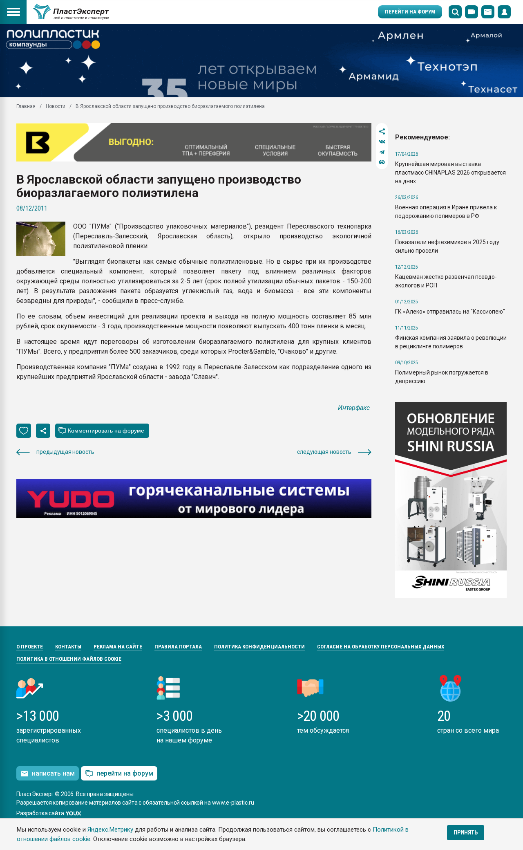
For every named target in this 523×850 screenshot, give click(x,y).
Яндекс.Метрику (110, 829)
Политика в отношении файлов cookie (68, 659)
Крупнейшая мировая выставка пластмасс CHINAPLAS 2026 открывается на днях (450, 172)
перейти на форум (124, 773)
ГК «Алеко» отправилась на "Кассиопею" (450, 311)
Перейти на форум (410, 12)
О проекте (29, 647)
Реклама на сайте (118, 647)
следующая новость (324, 452)
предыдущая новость (65, 452)
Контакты (68, 647)
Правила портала (178, 647)
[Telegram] (382, 152)
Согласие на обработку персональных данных (380, 647)
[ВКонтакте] (382, 142)
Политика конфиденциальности (259, 647)
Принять (466, 832)
